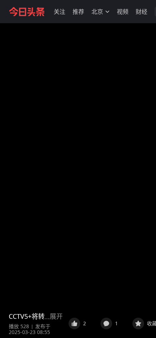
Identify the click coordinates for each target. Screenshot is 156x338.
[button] (59, 12)
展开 (56, 316)
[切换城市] (107, 11)
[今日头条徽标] (27, 12)
